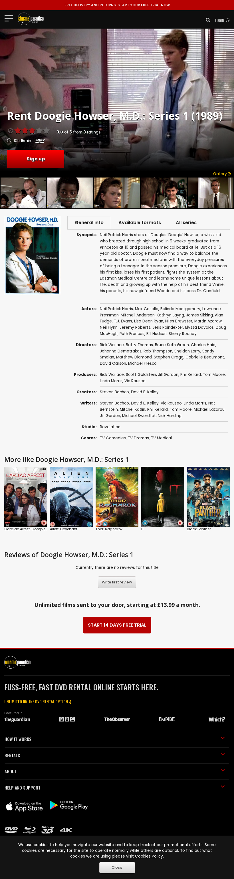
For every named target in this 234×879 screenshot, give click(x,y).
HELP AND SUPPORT (23, 787)
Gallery (220, 174)
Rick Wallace (112, 374)
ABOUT (11, 771)
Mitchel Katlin (132, 409)
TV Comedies (113, 438)
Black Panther (199, 529)
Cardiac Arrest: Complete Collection (35, 529)
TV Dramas (138, 438)
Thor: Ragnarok (109, 529)
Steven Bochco (114, 392)
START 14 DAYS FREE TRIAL (117, 625)
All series (186, 222)
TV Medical (161, 438)
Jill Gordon (168, 374)
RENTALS (12, 755)
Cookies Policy (149, 856)
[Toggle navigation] (10, 18)
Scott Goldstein (141, 374)
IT (142, 529)
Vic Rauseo (135, 381)
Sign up (36, 159)
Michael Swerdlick (139, 415)
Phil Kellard (190, 374)
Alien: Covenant (63, 529)
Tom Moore (214, 374)
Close (117, 867)
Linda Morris (111, 381)
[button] (206, 20)
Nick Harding (169, 415)
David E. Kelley (145, 392)
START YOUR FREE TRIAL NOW (117, 5)
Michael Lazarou (209, 409)
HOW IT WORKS (18, 739)
